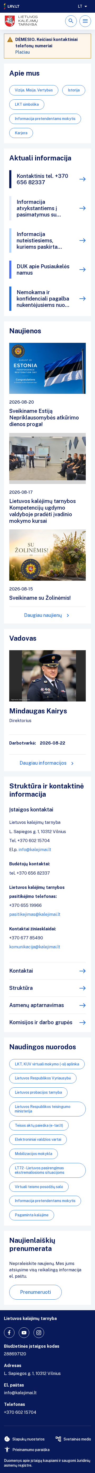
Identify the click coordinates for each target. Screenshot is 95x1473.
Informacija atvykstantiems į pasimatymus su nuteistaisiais (37, 208)
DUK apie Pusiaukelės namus (43, 269)
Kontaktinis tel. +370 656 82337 (42, 179)
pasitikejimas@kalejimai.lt (34, 914)
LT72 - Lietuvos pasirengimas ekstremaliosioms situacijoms (39, 1170)
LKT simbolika (27, 104)
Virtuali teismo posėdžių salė (39, 1187)
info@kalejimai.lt (34, 849)
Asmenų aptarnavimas (36, 1005)
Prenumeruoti (35, 1292)
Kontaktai (21, 971)
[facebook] (9, 1332)
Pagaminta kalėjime (32, 1215)
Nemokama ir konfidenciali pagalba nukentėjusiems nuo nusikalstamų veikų (43, 298)
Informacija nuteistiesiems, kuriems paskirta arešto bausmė (37, 240)
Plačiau (22, 52)
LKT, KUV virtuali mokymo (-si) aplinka (47, 1064)
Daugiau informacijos (43, 763)
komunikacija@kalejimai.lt (34, 946)
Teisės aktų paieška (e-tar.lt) (39, 1125)
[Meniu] (85, 21)
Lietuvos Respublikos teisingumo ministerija (42, 1109)
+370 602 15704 (20, 1412)
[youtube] (24, 1332)
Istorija (74, 90)
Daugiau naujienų (43, 615)
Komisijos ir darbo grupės (40, 1022)
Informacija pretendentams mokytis (45, 119)
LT (80, 6)
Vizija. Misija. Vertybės (34, 90)
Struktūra (21, 988)
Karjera (21, 133)
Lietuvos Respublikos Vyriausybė (43, 1078)
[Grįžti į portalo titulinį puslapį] (12, 6)
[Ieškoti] (71, 21)
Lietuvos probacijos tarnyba (38, 1092)
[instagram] (39, 1332)
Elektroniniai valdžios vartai (38, 1139)
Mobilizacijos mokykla (33, 1154)
